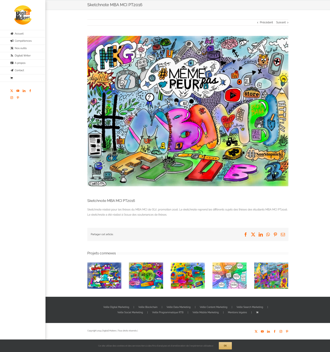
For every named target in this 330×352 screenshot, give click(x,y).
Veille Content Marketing (213, 307)
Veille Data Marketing (179, 307)
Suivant (281, 22)
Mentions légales (237, 312)
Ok (225, 345)
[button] (89, 275)
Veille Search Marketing (249, 307)
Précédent (266, 22)
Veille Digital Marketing (116, 307)
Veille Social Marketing (130, 312)
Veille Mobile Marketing (205, 312)
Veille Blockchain (147, 307)
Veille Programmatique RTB (167, 312)
